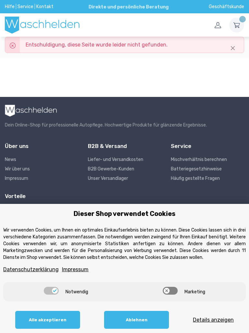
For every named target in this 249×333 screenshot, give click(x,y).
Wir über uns (17, 169)
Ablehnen (137, 319)
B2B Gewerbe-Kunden (111, 169)
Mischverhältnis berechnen (199, 159)
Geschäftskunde (226, 6)
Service (25, 6)
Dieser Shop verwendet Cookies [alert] (124, 214)
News (10, 159)
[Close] (233, 48)
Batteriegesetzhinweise (196, 169)
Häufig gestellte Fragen (195, 178)
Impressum (16, 178)
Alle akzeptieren (47, 319)
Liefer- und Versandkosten (115, 159)
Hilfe (10, 6)
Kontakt (44, 6)
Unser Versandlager (108, 178)
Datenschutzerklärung (31, 269)
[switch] (51, 291)
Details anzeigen (213, 320)
